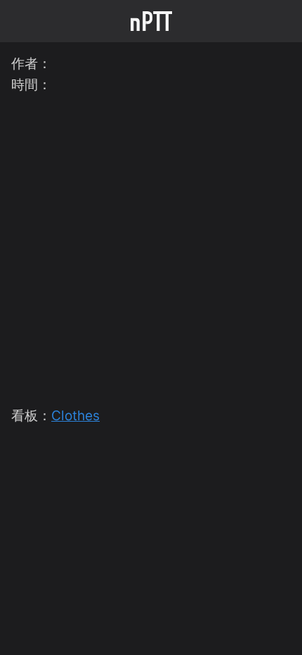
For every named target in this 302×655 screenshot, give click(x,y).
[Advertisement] (151, 247)
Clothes (75, 416)
